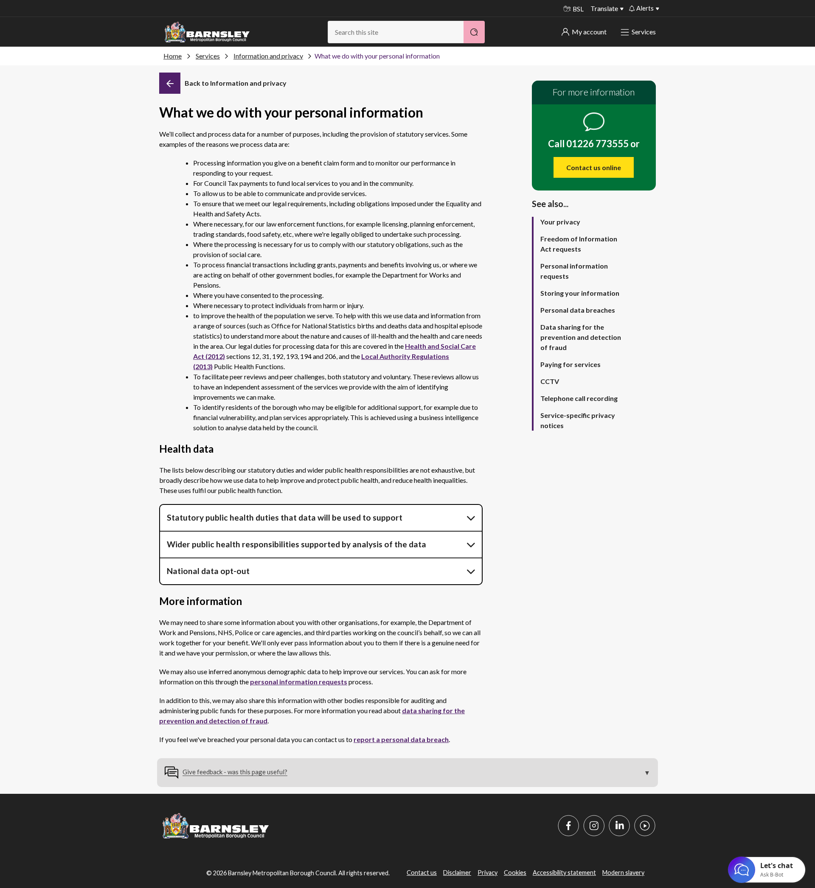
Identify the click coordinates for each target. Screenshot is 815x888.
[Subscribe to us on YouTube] (644, 825)
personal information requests (298, 682)
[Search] (474, 32)
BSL (578, 9)
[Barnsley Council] (207, 32)
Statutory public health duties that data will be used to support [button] (284, 517)
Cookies (515, 872)
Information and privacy (268, 56)
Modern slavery (623, 872)
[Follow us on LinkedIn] (619, 825)
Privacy (487, 872)
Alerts (645, 8)
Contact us (422, 872)
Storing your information (579, 293)
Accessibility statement (564, 872)
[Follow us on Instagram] (593, 825)
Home (172, 56)
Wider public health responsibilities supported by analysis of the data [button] (296, 544)
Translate (604, 8)
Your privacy (560, 222)
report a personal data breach (401, 739)
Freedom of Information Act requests (578, 244)
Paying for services (570, 364)
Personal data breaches (577, 310)
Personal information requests (574, 271)
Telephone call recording (579, 398)
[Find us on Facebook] (568, 825)
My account (589, 32)
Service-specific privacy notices (577, 420)
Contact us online (593, 167)
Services (644, 32)
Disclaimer (457, 872)
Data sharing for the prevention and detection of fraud (580, 337)
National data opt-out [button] (209, 571)
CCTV (549, 381)
